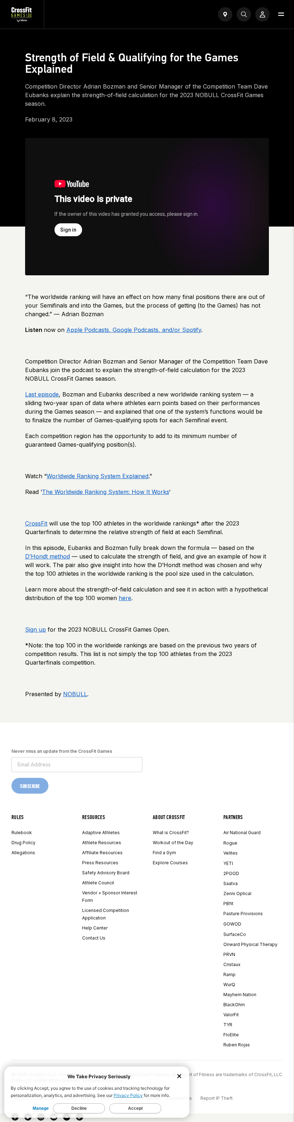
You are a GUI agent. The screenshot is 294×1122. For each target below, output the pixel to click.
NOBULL (75, 694)
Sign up (35, 629)
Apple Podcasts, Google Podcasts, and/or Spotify (133, 329)
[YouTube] (53, 1118)
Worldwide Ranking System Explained (97, 476)
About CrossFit (169, 817)
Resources (93, 817)
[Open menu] (281, 14)
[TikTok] (79, 1118)
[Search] (244, 14)
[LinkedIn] (66, 1118)
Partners (233, 817)
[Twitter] (28, 1118)
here (125, 598)
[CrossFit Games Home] (21, 20)
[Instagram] (40, 1118)
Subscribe (30, 786)
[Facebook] (15, 1118)
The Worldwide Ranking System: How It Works (105, 491)
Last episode (42, 394)
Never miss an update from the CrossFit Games (61, 751)
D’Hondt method (47, 556)
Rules (17, 817)
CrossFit (36, 523)
